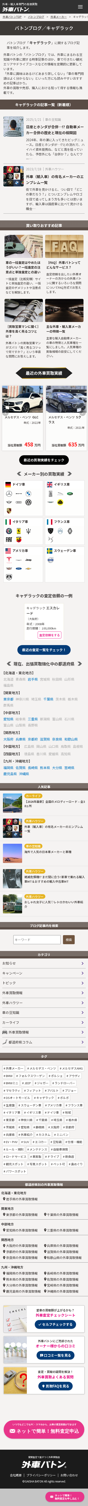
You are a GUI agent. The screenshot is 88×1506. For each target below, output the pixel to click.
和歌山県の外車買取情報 (64, 1257)
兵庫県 (21, 739)
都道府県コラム (20, 1042)
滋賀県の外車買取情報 (63, 1251)
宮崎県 (69, 767)
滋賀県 (45, 739)
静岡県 (39, 1127)
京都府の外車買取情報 (22, 1251)
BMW (8, 1076)
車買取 (36, 1156)
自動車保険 (60, 1149)
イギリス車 (33, 1112)
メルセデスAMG (72, 1068)
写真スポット (38, 1164)
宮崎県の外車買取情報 (63, 1285)
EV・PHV (11, 1142)
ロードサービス (15, 1156)
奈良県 (57, 739)
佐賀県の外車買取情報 (63, 1279)
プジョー (70, 1090)
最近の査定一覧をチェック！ (44, 649)
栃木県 (72, 1120)
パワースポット (15, 1171)
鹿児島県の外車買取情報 (23, 1291)
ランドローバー (64, 1083)
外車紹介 (26, 1134)
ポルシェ (56, 1076)
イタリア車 (12, 1112)
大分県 (57, 767)
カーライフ (10, 1022)
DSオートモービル (17, 1098)
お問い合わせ (69, 1475)
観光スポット (14, 1164)
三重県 (33, 719)
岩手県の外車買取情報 (22, 1199)
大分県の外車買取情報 (22, 1285)
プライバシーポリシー (41, 1475)
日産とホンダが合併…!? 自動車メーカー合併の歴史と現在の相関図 (55, 129)
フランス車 (75, 1105)
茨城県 (10, 1127)
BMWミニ (11, 1083)
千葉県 (48, 699)
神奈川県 (26, 1120)
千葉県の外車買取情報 (63, 1214)
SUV (26, 1142)
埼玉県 (57, 1120)
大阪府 (8, 739)
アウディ (74, 1076)
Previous (5, 412)
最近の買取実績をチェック (44, 460)
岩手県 (33, 679)
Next (82, 412)
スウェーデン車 (30, 1105)
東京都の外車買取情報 (22, 1214)
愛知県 (8, 719)
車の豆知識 (10, 1012)
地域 (67, 1112)
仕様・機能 (74, 1142)
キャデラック (45, 1098)
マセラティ (12, 1090)
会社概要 (16, 1475)
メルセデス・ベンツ (42, 1068)
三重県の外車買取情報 (63, 1230)
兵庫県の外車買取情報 (63, 1245)
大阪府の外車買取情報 (22, 1245)
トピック (9, 982)
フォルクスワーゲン (31, 1076)
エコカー (40, 1142)
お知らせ (9, 963)
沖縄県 (24, 773)
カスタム (44, 1134)
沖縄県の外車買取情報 (63, 1291)
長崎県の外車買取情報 (63, 1273)
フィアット (33, 1090)
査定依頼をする (49, 635)
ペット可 (59, 1164)
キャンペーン (12, 973)
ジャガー (42, 1083)
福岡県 (8, 767)
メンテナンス (38, 1149)
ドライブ (53, 1156)
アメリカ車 (54, 1105)
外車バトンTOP (12, 17)
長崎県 (33, 767)
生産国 (10, 1105)
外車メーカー (59, 17)
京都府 (33, 739)
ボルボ (64, 1098)
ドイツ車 (52, 1112)
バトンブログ (36, 17)
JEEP (27, 1083)
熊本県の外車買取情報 (22, 1279)
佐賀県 (21, 767)
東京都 (8, 699)
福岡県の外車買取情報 (22, 1273)
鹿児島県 (10, 773)
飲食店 (69, 1156)
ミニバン (62, 1134)
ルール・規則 (14, 1149)
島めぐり (76, 1164)
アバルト (52, 1090)
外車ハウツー (12, 1002)
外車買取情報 (12, 992)
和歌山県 (71, 739)
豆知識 (57, 1142)
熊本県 (45, 767)
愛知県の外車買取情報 (22, 1230)
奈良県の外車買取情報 (22, 1257)
